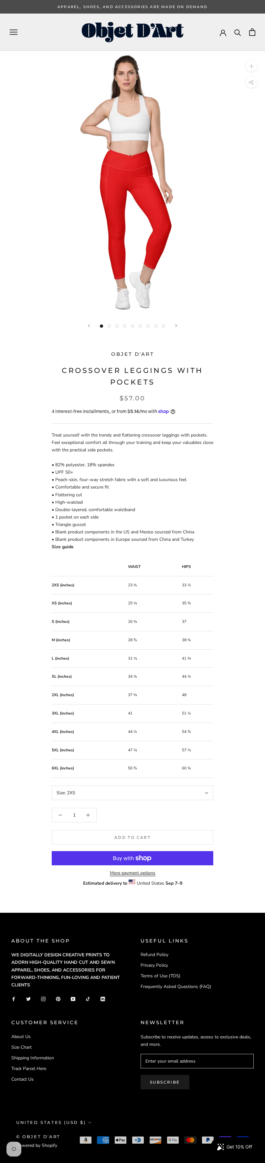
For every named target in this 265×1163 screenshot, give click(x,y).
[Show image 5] (132, 326)
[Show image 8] (155, 326)
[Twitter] (28, 999)
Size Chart (21, 1047)
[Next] (176, 325)
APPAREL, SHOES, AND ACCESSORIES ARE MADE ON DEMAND (132, 7)
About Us (21, 1037)
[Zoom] (251, 66)
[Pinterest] (58, 999)
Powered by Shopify (36, 1145)
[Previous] (89, 325)
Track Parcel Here (28, 1068)
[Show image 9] (163, 326)
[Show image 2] (109, 326)
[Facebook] (13, 999)
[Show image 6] (140, 326)
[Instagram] (43, 999)
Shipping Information (32, 1058)
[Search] (237, 32)
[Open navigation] (13, 32)
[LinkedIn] (103, 999)
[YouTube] (73, 999)
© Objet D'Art (38, 1136)
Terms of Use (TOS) (160, 976)
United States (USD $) (51, 1122)
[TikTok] (88, 999)
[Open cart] (252, 32)
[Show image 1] (101, 326)
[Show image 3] (117, 326)
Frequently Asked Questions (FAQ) (176, 986)
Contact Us (22, 1079)
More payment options (132, 873)
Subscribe (165, 1082)
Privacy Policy (154, 965)
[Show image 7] (148, 326)
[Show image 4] (124, 326)
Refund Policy (154, 955)
